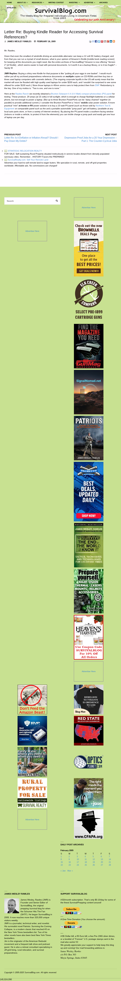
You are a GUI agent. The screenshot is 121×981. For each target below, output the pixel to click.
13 (102, 859)
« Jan (63, 870)
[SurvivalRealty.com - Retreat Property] (32, 793)
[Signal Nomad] (88, 392)
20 (102, 862)
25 (86, 865)
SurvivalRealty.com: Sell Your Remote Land (26, 160)
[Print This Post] (90, 41)
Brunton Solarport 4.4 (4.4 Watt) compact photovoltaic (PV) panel (81, 94)
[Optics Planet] (88, 762)
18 (86, 862)
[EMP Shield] (32, 731)
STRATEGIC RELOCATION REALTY (23, 151)
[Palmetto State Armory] (88, 491)
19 (94, 862)
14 (110, 859)
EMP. (97, 85)
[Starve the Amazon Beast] (32, 699)
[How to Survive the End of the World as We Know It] (88, 545)
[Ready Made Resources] (88, 591)
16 (70, 862)
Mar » (70, 870)
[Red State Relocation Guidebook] (88, 731)
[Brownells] (88, 248)
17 (78, 862)
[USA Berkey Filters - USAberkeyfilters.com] (32, 762)
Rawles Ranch (22, 94)
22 (62, 865)
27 (102, 865)
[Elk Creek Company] (88, 300)
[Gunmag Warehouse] (88, 346)
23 (70, 865)
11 (86, 859)
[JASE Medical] (88, 793)
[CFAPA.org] (88, 824)
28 (110, 865)
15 (62, 862)
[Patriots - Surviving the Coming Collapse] (88, 438)
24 (78, 865)
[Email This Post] (93, 41)
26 (94, 865)
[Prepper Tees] (88, 699)
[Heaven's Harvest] (88, 637)
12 (94, 859)
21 (110, 862)
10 (78, 859)
